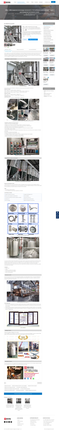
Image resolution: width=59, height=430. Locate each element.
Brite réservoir (32, 423)
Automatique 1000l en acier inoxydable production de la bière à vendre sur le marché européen (45, 62)
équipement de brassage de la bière (10, 390)
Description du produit (8, 51)
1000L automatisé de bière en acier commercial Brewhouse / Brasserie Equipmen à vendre (52, 72)
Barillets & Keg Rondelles (48, 36)
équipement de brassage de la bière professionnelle (12, 388)
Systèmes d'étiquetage (47, 38)
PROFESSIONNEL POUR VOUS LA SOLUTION (23, 393)
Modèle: (6, 49)
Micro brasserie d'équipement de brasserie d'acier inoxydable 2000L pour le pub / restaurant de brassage (27, 406)
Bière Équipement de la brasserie (49, 25)
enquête (25, 39)
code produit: (31, 49)
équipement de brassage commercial (10, 387)
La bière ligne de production (20, 390)
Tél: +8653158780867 (46, 423)
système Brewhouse (47, 27)
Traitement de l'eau (47, 41)
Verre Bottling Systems (47, 35)
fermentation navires (47, 33)
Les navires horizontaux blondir (49, 39)
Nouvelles (18, 422)
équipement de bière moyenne (32, 385)
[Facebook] (11, 422)
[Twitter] (4, 422)
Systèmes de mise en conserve (48, 30)
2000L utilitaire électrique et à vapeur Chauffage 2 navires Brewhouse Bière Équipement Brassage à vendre (52, 62)
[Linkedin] (7, 422)
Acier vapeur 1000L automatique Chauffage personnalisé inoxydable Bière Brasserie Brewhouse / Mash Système (51, 53)
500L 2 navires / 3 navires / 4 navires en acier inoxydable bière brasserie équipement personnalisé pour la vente (45, 72)
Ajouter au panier (33, 39)
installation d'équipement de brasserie (30, 390)
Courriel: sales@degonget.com (47, 422)
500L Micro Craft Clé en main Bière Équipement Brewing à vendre (45, 53)
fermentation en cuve (33, 422)
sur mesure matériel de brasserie (25, 388)
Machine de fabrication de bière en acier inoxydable (19, 385)
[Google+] (9, 422)
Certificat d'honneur (20, 421)
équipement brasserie (8, 385)
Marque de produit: (19, 49)
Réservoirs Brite (46, 28)
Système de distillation (47, 31)
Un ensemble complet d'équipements (21, 387)
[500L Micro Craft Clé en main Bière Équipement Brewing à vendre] (45, 50)
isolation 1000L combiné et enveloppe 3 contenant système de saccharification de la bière (45, 82)
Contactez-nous (19, 425)
